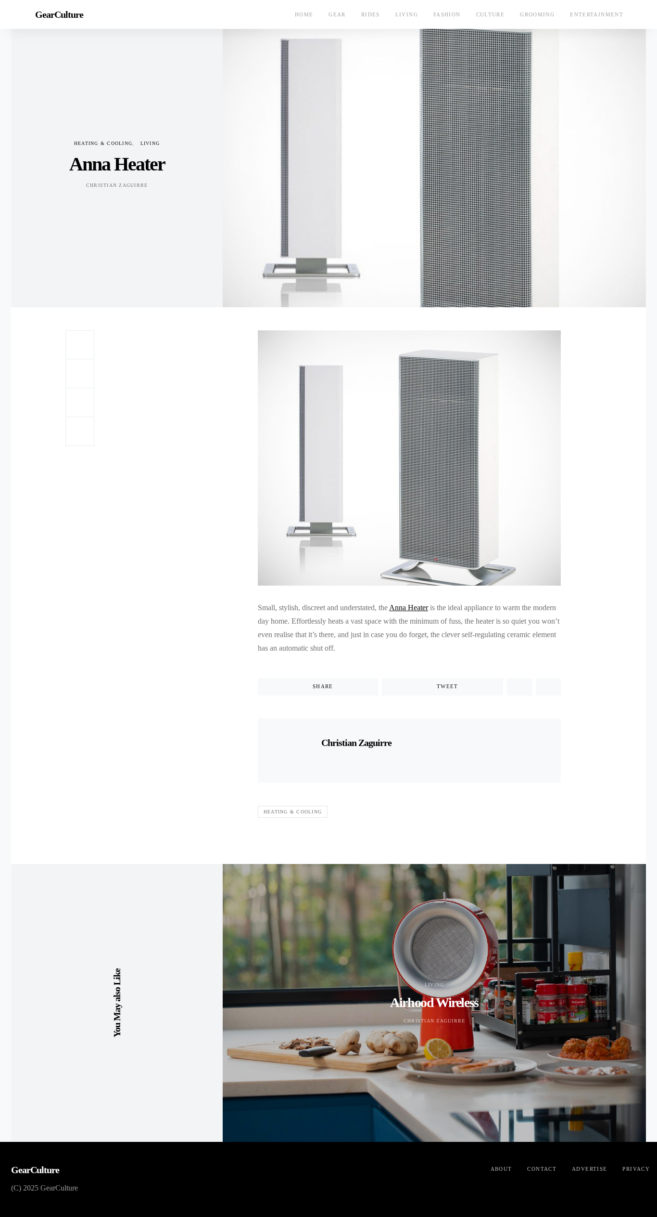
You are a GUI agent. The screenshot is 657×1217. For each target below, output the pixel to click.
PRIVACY (636, 1169)
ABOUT (501, 1169)
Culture (490, 14)
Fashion (447, 14)
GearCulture (59, 14)
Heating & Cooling (103, 143)
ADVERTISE (589, 1169)
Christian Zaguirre (117, 185)
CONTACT (541, 1169)
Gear (337, 14)
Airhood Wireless (434, 1002)
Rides (370, 14)
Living (406, 14)
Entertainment (596, 14)
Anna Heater (408, 607)
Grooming (537, 14)
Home (304, 14)
